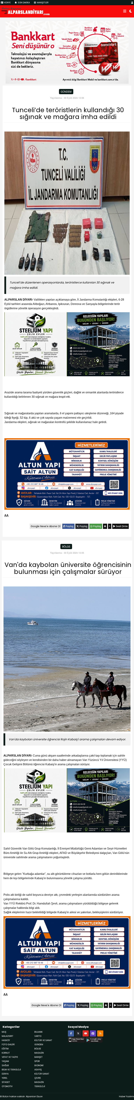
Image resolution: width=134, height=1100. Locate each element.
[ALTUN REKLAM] (67, 475)
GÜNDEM (66, 91)
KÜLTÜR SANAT (41, 1073)
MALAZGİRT (7, 1036)
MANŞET (38, 1057)
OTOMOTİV (7, 1086)
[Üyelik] (132, 2)
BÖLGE (66, 546)
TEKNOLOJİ (39, 1086)
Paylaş (69, 526)
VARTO (37, 1036)
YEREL (4, 1077)
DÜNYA (5, 1073)
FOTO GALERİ (8, 1044)
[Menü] (124, 11)
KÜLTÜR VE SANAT (43, 1040)
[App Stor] (76, 1039)
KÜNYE (7, 2)
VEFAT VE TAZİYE (10, 1057)
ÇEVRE (37, 1077)
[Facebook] (71, 1033)
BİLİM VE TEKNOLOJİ (11, 1069)
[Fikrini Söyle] (93, 1033)
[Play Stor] (93, 1039)
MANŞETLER (42, 2)
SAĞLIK (5, 1065)
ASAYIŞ (38, 1069)
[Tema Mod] (130, 11)
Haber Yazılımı (126, 1096)
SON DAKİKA (23, 2)
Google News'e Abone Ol (45, 526)
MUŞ (4, 1031)
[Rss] (100, 1033)
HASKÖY (6, 1040)
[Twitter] (78, 1033)
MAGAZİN (39, 1052)
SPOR (37, 1061)
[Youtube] (86, 1033)
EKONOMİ (38, 1065)
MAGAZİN (39, 1082)
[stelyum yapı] (67, 345)
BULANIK (38, 1031)
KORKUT (6, 1052)
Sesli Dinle (121, 526)
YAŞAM (5, 1061)
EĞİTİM (5, 1048)
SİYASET (6, 1082)
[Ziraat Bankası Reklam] (67, 52)
